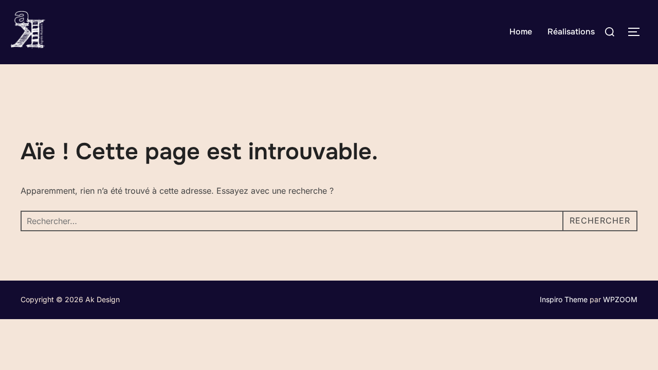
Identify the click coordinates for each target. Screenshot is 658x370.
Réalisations (571, 31)
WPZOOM (620, 299)
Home (520, 31)
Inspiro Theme (564, 299)
